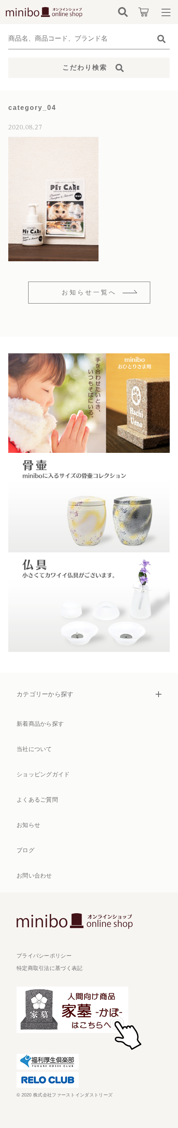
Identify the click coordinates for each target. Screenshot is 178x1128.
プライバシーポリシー (44, 956)
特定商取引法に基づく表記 (50, 968)
